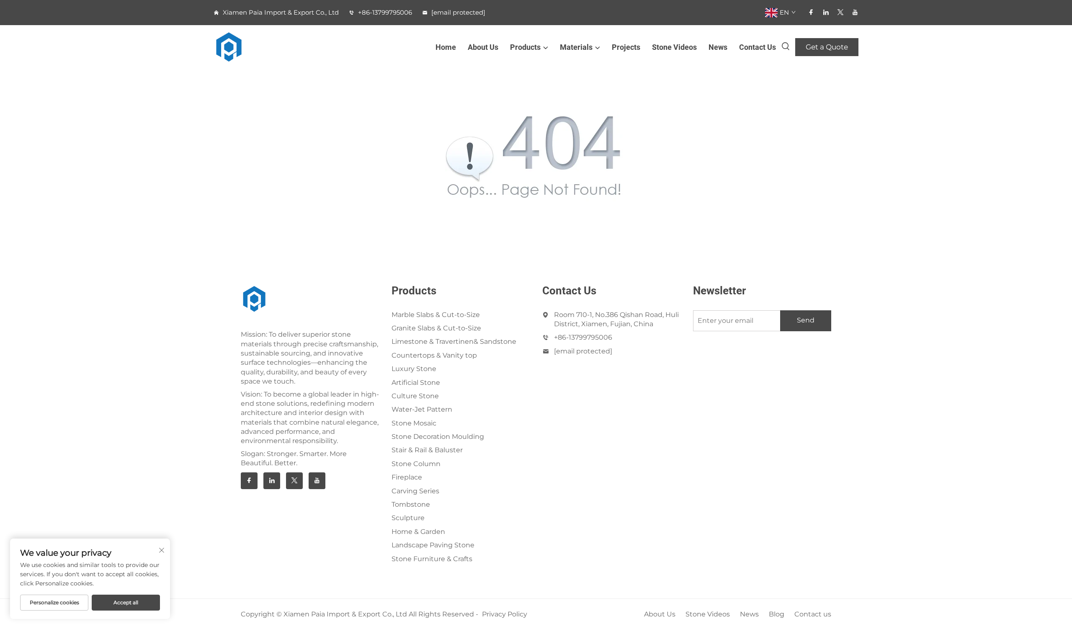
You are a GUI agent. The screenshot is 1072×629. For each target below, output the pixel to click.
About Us (483, 47)
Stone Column (416, 464)
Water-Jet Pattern (422, 409)
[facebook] (811, 12)
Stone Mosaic (414, 423)
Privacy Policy (504, 614)
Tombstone (411, 504)
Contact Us (757, 47)
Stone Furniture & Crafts (432, 559)
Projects (626, 47)
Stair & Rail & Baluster (427, 450)
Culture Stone (415, 396)
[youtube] (855, 12)
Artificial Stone (416, 383)
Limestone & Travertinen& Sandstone (454, 341)
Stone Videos (674, 47)
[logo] (235, 47)
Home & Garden (418, 532)
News (718, 47)
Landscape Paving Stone (433, 545)
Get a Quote (827, 47)
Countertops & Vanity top (434, 355)
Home (446, 47)
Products (525, 47)
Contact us (812, 614)
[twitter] (840, 12)
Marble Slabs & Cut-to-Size (436, 315)
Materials (576, 47)
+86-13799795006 (384, 12)
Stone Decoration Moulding (438, 437)
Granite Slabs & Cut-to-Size (436, 328)
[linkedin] (825, 12)
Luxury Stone (414, 369)
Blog (776, 614)
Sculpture (408, 518)
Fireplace (407, 477)
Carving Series (415, 491)
